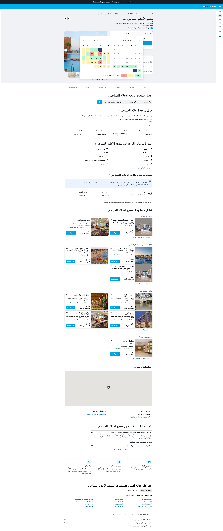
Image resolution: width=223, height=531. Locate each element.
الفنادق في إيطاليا (118, 506)
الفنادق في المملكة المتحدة (145, 506)
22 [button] (114, 62)
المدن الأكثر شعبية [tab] (132, 490)
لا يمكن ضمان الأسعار (115, 514)
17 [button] (135, 62)
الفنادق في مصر (118, 504)
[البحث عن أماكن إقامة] (220, 15)
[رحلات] (220, 31)
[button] (2, 2)
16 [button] (139, 62)
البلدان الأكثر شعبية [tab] (146, 490)
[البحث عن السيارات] (220, 19)
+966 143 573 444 (147, 25)
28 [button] (118, 66)
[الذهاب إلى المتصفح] (220, 26)
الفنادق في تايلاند (89, 506)
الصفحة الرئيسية (149, 13)
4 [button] (131, 54)
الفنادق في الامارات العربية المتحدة (85, 501)
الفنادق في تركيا (148, 501)
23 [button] (139, 66)
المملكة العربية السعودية (138, 13)
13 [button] (123, 58)
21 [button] (118, 62)
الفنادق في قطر (119, 499)
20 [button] (123, 62)
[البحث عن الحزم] (220, 23)
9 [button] (139, 58)
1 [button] (114, 50)
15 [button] (114, 58)
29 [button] (114, 66)
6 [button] (122, 54)
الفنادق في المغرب (147, 499)
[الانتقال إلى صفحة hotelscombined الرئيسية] (210, 6)
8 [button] (114, 54)
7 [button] (118, 54)
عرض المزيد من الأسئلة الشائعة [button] (122, 449)
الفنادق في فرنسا (89, 504)
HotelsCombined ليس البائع (143, 520)
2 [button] (139, 54)
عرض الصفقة (114, 233)
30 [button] (139, 71)
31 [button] (135, 71)
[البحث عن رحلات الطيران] (220, 12)
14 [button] (118, 58)
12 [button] (127, 58)
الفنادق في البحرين (147, 504)
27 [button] (123, 66)
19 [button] (127, 62)
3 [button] (135, 54)
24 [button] (135, 66)
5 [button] (83, 50)
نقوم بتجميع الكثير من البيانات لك (141, 523)
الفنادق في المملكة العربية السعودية (84, 499)
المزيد (150, 121)
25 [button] (131, 66)
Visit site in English (99, 2)
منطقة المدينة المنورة (123, 13)
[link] (141, 237)
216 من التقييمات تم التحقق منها (137, 28)
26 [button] (127, 66)
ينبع (112, 13)
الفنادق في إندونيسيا (118, 501)
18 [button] (131, 62)
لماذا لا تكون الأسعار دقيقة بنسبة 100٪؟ (139, 526)
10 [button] (135, 58)
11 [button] (131, 58)
